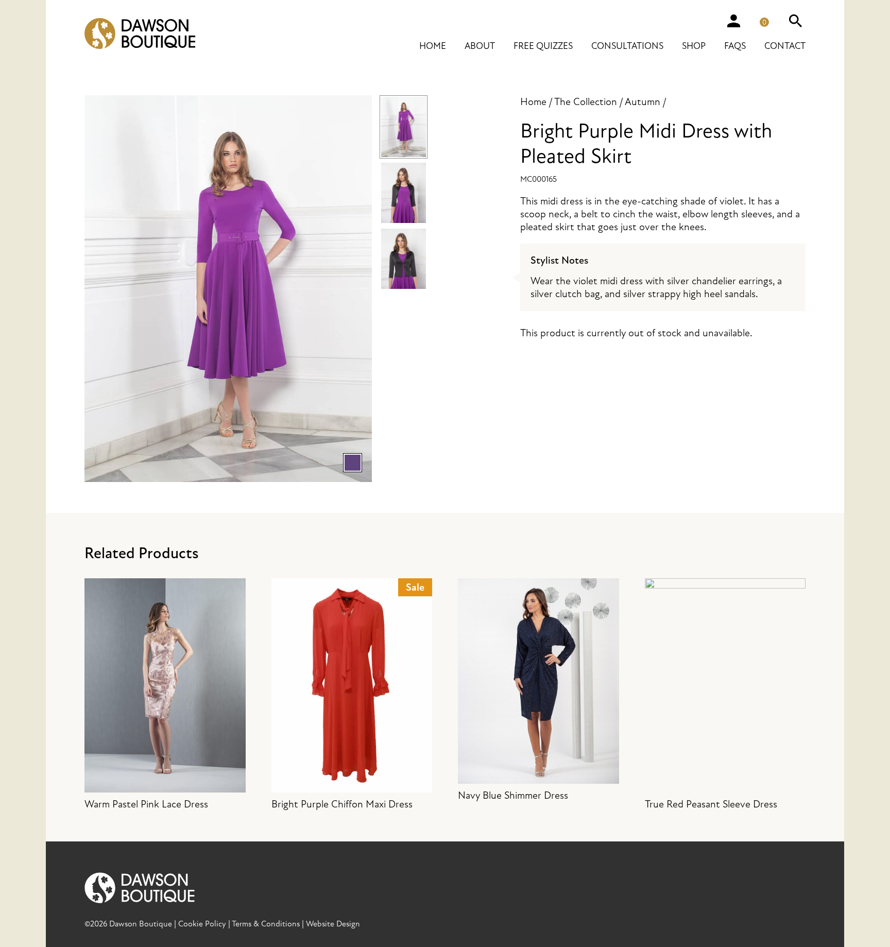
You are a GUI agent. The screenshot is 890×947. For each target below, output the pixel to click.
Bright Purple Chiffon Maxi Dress (348, 696)
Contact (785, 46)
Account (733, 20)
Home (432, 46)
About (480, 46)
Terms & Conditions (266, 924)
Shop (694, 46)
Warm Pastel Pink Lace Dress (146, 804)
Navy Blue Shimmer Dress (513, 795)
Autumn (642, 101)
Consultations (627, 46)
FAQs (735, 46)
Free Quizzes (543, 46)
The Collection (585, 101)
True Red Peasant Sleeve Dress (711, 804)
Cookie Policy (202, 924)
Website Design (333, 924)
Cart (768, 18)
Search (795, 20)
